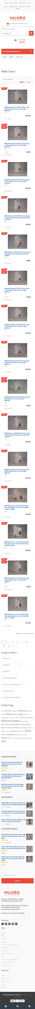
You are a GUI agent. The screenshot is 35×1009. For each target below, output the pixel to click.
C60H (9, 711)
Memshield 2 (15, 724)
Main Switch (30, 718)
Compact (14, 711)
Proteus (3, 731)
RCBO (28, 730)
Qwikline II (21, 731)
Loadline (16, 718)
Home (6, 2)
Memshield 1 (5, 725)
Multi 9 (16, 727)
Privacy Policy (5, 948)
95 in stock (18, 395)
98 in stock (17, 357)
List (29, 82)
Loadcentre (4, 718)
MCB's (11, 57)
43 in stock (17, 248)
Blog (11, 2)
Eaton (9, 714)
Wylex (4, 741)
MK (12, 728)
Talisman (29, 738)
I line (28, 714)
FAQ (29, 2)
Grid (23, 82)
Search (17, 881)
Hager (20, 714)
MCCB (10, 721)
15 (27, 642)
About (15, 2)
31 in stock (17, 321)
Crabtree (21, 710)
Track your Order (13, 6)
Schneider (9, 734)
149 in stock (17, 176)
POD (20, 727)
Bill (6, 711)
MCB (4, 721)
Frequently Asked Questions (9, 945)
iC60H (25, 714)
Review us (4, 951)
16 (4, 646)
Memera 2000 (24, 721)
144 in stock (18, 576)
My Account (22, 6)
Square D (5, 737)
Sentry (16, 734)
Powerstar (30, 728)
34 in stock (17, 466)
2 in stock (17, 212)
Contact (28, 6)
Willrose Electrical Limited (12, 995)
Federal (15, 714)
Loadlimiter (11, 717)
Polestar (25, 728)
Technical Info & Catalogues (9, 959)
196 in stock (18, 141)
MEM (16, 720)
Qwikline (15, 731)
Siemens (26, 734)
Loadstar (22, 718)
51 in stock (17, 104)
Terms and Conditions (8, 962)
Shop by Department (12, 51)
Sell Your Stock (22, 2)
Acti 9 (3, 711)
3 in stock (17, 430)
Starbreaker (22, 738)
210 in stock (18, 286)
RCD (3, 734)
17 (9, 646)
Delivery (17, 8)
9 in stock (17, 611)
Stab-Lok (12, 738)
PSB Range (8, 731)
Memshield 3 (26, 724)
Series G (21, 734)
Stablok (16, 738)
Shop (6, 6)
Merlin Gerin (6, 727)
